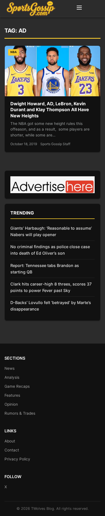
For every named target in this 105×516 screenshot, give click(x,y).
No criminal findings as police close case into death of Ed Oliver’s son (50, 249)
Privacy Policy (17, 459)
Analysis (11, 377)
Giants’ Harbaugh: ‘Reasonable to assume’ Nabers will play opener (51, 231)
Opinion (11, 404)
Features (12, 395)
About (9, 441)
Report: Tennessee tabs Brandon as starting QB (44, 268)
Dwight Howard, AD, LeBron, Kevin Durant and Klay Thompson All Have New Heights (49, 109)
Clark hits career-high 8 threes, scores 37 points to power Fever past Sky (51, 287)
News (9, 368)
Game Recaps (17, 386)
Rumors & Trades (19, 413)
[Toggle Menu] (79, 8)
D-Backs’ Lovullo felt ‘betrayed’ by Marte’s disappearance (50, 305)
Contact (11, 450)
